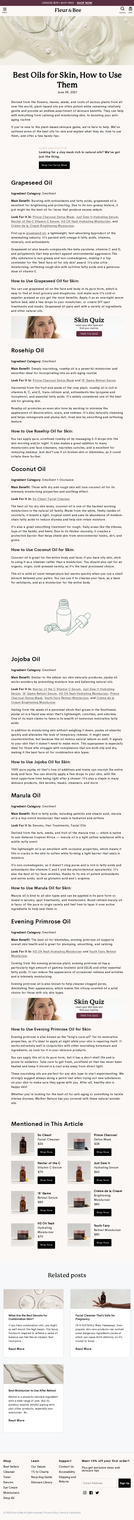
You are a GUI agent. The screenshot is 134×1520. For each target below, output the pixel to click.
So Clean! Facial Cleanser (51, 499)
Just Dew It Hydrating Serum (97, 217)
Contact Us (66, 1466)
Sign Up (124, 1483)
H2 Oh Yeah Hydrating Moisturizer (85, 221)
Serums (8, 1482)
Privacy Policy (51, 1512)
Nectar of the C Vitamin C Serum (35, 221)
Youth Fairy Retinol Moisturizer (66, 698)
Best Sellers (11, 1466)
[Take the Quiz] (67, 337)
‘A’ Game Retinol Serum (98, 380)
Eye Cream (10, 1487)
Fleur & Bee (17, 1512)
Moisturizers (11, 1493)
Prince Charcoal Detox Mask (53, 217)
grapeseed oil (36, 233)
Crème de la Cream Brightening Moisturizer (42, 226)
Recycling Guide (41, 1477)
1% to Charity (40, 1472)
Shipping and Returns (67, 1479)
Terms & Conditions (70, 1512)
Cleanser (9, 1472)
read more (16, 1349)
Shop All (8, 1498)
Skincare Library (41, 1482)
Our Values (38, 1466)
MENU (4, 12)
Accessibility (67, 1472)
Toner (7, 1477)
